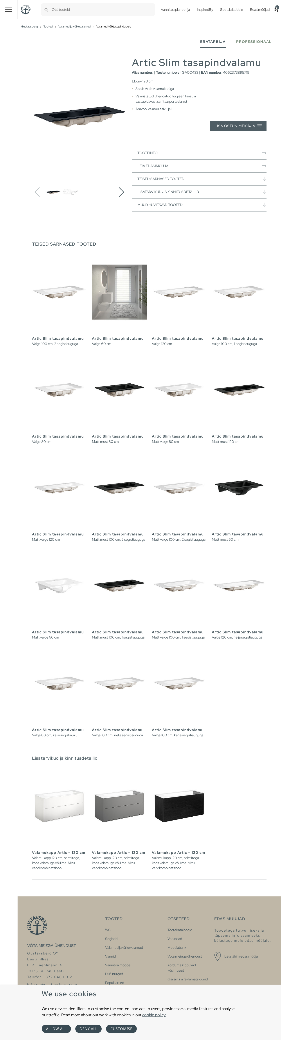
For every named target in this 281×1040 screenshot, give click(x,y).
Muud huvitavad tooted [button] (160, 205)
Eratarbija (213, 41)
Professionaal (254, 41)
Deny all (88, 1028)
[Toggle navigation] (9, 9)
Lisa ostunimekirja (235, 126)
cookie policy (154, 1014)
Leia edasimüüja (152, 166)
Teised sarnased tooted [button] (160, 179)
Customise (121, 1028)
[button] (121, 192)
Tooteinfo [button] (147, 153)
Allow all (56, 1028)
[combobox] (103, 9)
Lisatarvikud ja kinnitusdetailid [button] (168, 192)
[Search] (46, 9)
